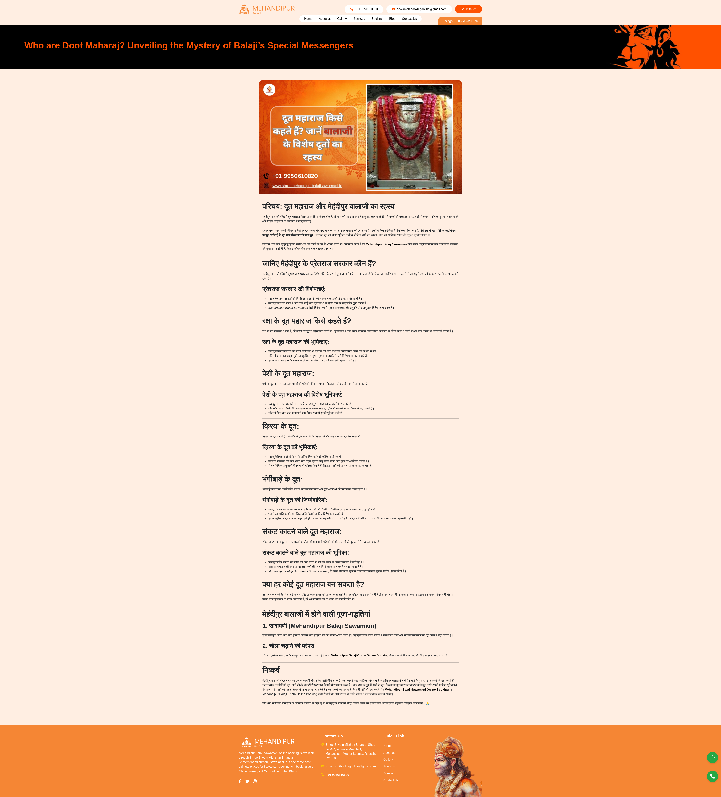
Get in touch (469, 9)
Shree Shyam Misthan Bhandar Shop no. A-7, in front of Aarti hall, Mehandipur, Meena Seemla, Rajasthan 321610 (352, 751)
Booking (377, 18)
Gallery (342, 18)
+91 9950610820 (366, 9)
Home (308, 18)
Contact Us (409, 18)
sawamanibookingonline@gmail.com (421, 9)
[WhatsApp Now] (713, 757)
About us (325, 18)
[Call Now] (712, 776)
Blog (392, 18)
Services (359, 18)
